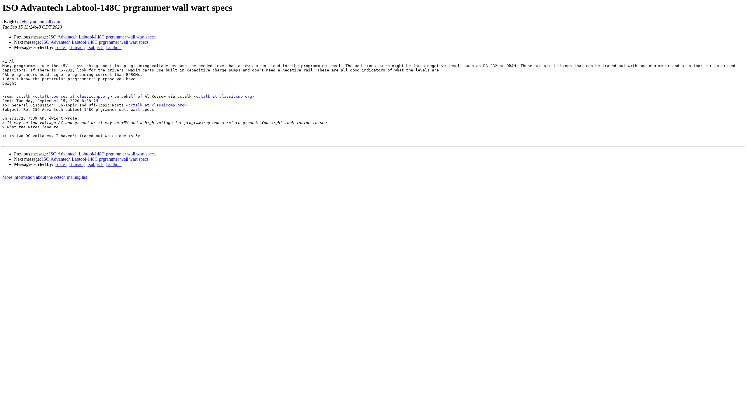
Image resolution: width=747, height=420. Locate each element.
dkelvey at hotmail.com (38, 21)
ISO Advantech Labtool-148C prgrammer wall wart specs (102, 36)
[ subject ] (95, 47)
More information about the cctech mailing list (44, 177)
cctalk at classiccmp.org (224, 96)
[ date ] (61, 47)
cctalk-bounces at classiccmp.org (72, 96)
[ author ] (114, 47)
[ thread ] (77, 47)
